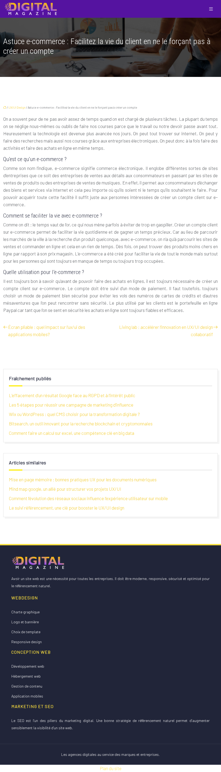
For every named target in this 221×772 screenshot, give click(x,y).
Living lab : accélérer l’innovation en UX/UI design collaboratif (166, 330)
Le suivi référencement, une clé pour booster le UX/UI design (66, 507)
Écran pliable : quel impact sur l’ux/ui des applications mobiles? (46, 330)
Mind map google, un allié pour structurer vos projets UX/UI (65, 489)
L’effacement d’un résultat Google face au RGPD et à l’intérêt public (72, 395)
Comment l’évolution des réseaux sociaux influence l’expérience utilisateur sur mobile (88, 498)
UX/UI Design (17, 107)
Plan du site (111, 768)
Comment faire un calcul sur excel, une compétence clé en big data (71, 433)
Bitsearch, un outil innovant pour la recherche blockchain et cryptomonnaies (81, 423)
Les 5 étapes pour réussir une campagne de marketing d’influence (71, 404)
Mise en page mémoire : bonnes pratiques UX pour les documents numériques (83, 479)
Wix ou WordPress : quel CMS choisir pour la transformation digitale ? (74, 414)
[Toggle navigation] (211, 9)
